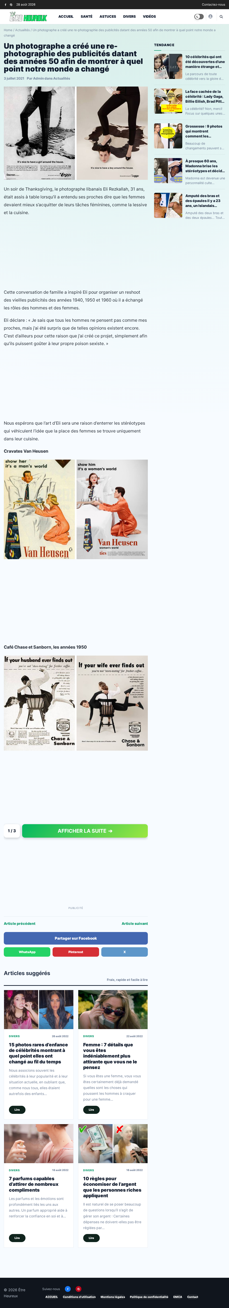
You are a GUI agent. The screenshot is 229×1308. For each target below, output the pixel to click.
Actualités (22, 30)
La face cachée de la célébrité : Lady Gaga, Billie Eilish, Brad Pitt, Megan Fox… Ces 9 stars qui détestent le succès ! (204, 96)
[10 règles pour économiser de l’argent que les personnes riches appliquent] (113, 1143)
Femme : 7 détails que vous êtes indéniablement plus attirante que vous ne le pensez (110, 1056)
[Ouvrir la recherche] (221, 17)
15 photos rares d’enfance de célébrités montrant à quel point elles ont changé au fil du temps (38, 1053)
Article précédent (19, 923)
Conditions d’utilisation (79, 1297)
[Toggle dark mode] (199, 16)
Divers (129, 16)
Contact (192, 1297)
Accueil (66, 16)
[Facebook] (5, 4)
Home (8, 30)
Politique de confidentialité (149, 1297)
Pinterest (75, 952)
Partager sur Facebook (76, 938)
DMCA (177, 1297)
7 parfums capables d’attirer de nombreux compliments (33, 1184)
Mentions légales (113, 1297)
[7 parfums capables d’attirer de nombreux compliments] (38, 1143)
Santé (86, 16)
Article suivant (135, 923)
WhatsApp (27, 952)
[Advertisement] (76, 252)
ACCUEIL (51, 1297)
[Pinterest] (11, 4)
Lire (17, 1109)
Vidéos (149, 16)
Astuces (108, 16)
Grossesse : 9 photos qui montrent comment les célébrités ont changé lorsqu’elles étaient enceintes (204, 131)
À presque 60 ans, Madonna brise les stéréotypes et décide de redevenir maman (204, 166)
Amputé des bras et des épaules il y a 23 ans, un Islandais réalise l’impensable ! (204, 200)
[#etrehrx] (210, 16)
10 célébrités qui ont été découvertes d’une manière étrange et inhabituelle (205, 61)
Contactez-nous (213, 4)
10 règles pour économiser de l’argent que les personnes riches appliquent (112, 1187)
